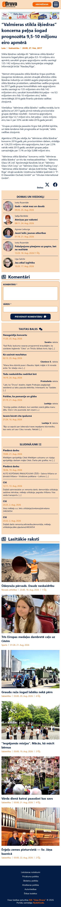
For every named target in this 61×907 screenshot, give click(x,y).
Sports (4, 645)
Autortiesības (30, 889)
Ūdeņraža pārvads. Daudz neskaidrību (27, 585)
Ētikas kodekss (30, 893)
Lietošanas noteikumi (30, 872)
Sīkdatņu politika (30, 880)
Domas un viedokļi (30, 196)
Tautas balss (28, 329)
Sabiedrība (14, 48)
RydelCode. (39, 902)
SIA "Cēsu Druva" (37, 899)
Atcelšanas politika (30, 885)
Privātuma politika (30, 876)
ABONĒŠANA (42, 4)
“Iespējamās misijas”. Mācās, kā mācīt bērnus (27, 745)
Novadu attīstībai (9, 589)
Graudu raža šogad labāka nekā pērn (27, 692)
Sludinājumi (29, 444)
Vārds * (7, 304)
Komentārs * (10, 284)
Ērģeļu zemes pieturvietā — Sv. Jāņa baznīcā (26, 851)
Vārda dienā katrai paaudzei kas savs (27, 798)
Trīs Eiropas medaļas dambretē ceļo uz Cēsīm (28, 639)
